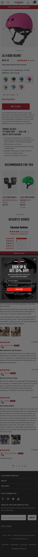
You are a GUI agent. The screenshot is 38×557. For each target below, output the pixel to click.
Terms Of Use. (29, 293)
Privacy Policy (23, 293)
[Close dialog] (34, 259)
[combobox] (18, 285)
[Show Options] (30, 285)
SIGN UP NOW (18, 289)
